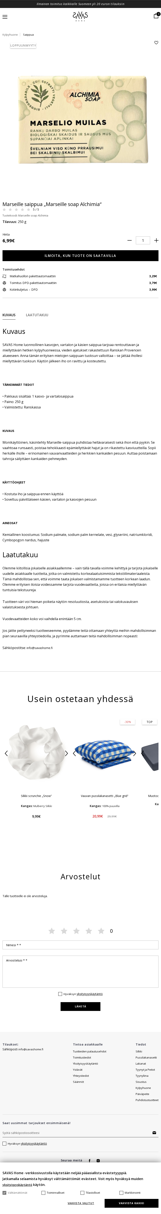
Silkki (139, 1051)
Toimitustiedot (82, 1057)
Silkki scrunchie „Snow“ (36, 796)
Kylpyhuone (10, 34)
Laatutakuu (37, 315)
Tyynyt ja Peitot (145, 1069)
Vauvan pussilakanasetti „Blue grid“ (104, 796)
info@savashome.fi (30, 1049)
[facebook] (89, 1160)
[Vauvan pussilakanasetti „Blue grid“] (104, 753)
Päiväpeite (142, 1094)
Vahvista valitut (81, 1203)
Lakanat (141, 1063)
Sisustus (141, 1082)
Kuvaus (9, 315)
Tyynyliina (142, 1076)
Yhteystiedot (81, 1076)
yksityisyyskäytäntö (90, 994)
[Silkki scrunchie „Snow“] (36, 753)
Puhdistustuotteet (147, 1100)
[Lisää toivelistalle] (156, 43)
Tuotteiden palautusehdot (89, 1051)
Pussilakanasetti (146, 1057)
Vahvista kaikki (131, 1203)
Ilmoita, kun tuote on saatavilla (80, 255)
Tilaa (154, 1132)
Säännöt (78, 1082)
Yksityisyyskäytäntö (85, 1063)
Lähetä (80, 1006)
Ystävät (77, 1069)
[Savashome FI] (80, 16)
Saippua (28, 34)
